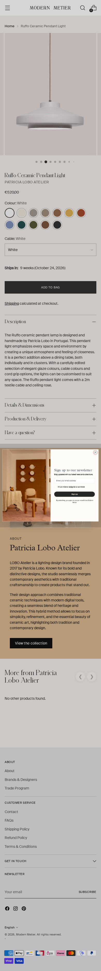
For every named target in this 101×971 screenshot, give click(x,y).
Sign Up (74, 494)
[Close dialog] (95, 452)
